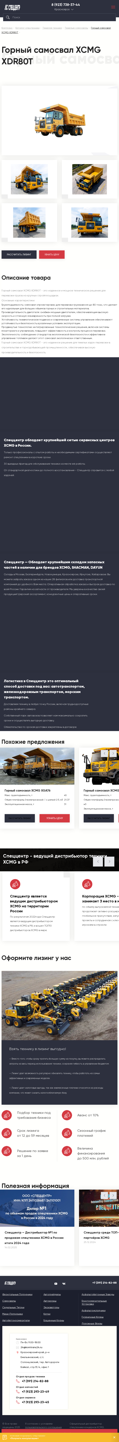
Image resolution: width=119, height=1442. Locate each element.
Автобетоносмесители (16, 1320)
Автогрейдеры (52, 1294)
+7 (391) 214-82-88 (104, 1282)
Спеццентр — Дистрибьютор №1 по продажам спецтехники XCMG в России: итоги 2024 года (34, 1238)
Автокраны (50, 1300)
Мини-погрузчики (12, 1313)
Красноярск (62, 9)
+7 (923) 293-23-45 (35, 1402)
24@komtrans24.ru (31, 1347)
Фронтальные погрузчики (17, 1294)
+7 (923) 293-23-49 (35, 1391)
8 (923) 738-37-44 (65, 4)
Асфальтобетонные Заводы (98, 1294)
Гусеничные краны (93, 1316)
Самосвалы (9, 1300)
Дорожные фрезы (92, 1323)
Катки (47, 1313)
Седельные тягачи (13, 1307)
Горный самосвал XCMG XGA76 (28, 790)
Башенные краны (54, 1320)
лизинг (20, 818)
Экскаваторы (51, 1307)
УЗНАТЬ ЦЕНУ (51, 254)
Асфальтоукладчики (94, 1310)
